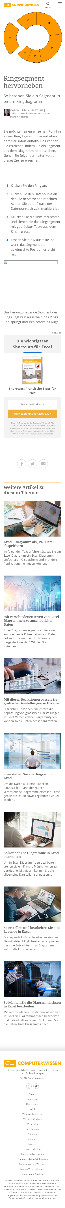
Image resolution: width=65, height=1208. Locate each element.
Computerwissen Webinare (32, 1164)
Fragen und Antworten (32, 1154)
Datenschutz (32, 1103)
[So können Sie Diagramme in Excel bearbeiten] (32, 829)
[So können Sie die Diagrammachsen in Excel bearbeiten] (32, 979)
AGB (32, 1108)
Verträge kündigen (32, 1119)
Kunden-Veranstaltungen (32, 1169)
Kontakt (32, 1093)
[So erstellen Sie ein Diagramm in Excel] (32, 750)
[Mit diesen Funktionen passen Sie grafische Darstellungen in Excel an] (32, 676)
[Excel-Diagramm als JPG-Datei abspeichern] (32, 518)
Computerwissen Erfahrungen (33, 1159)
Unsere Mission (32, 1149)
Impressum (32, 1098)
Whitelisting (32, 1124)
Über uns (32, 1139)
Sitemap (32, 1134)
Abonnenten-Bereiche (32, 1174)
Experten (32, 1144)
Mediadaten (33, 1129)
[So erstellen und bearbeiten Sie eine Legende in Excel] (32, 904)
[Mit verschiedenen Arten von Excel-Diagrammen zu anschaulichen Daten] (32, 593)
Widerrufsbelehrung (32, 1114)
